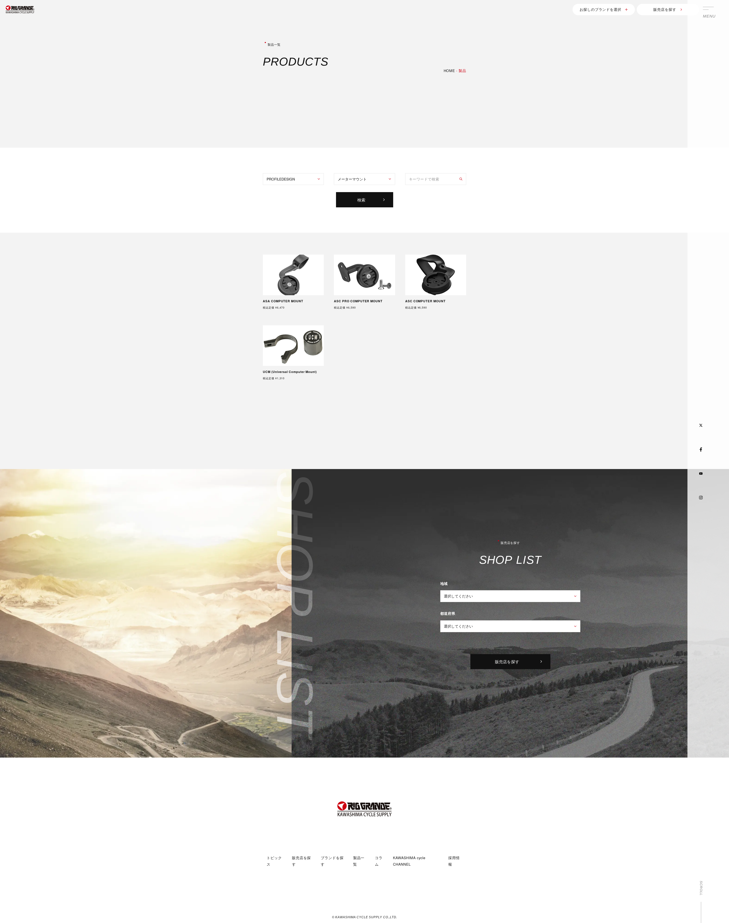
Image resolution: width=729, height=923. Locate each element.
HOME (449, 70)
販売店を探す (664, 9)
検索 (361, 200)
